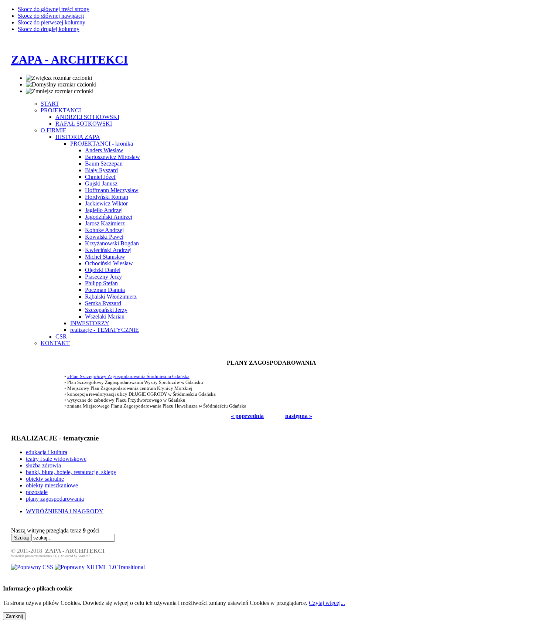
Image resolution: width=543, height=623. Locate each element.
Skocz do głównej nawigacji (51, 16)
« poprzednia (247, 416)
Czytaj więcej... (327, 603)
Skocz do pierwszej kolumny (51, 22)
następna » (298, 416)
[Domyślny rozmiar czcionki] (61, 84)
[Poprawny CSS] (33, 567)
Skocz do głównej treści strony (53, 9)
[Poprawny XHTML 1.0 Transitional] (100, 567)
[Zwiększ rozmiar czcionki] (59, 78)
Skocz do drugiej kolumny (48, 29)
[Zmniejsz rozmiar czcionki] (59, 91)
